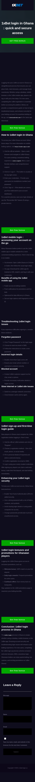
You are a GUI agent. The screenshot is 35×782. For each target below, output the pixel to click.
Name (5, 714)
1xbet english (17, 161)
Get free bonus (17, 41)
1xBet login (8, 635)
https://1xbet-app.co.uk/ (22, 146)
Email (16, 736)
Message (6, 695)
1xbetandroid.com (15, 117)
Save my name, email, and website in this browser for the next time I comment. (16, 743)
